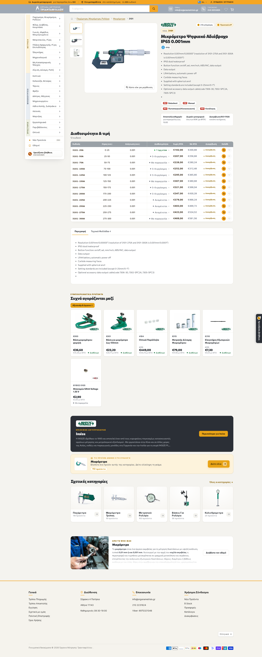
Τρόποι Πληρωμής (38, 599)
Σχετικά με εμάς (37, 612)
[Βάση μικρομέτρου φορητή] (86, 321)
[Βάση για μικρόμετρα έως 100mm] (119, 321)
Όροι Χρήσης (35, 620)
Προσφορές (190, 607)
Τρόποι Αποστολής (38, 603)
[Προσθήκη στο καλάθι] (224, 150)
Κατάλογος (208, 108)
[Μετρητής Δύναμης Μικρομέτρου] (185, 321)
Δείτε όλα (216, 464)
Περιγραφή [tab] (80, 231)
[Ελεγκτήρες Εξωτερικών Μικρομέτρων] (218, 321)
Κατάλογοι (189, 612)
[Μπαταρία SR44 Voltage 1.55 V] (86, 370)
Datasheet (170, 103)
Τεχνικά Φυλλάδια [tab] (101, 231)
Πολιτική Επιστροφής (39, 616)
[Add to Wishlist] (229, 150)
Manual (189, 103)
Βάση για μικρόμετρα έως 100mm (117, 341)
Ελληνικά (224, 634)
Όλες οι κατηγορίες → (221, 482)
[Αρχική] (72, 18)
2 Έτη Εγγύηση (205, 25)
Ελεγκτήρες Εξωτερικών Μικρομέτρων (217, 341)
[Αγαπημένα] (226, 9)
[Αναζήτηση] (153, 8)
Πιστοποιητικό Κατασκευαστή (179, 108)
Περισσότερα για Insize (213, 433)
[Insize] (168, 25)
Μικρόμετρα (119, 18)
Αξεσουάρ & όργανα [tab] (82, 305)
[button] (76, 28)
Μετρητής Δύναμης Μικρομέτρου (182, 341)
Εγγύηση (33, 607)
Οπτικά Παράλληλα (149, 339)
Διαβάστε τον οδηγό (216, 552)
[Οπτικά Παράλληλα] (152, 321)
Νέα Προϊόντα (191, 599)
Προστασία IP (225, 25)
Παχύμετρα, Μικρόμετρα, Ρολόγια (93, 18)
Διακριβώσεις (191, 616)
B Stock (188, 603)
